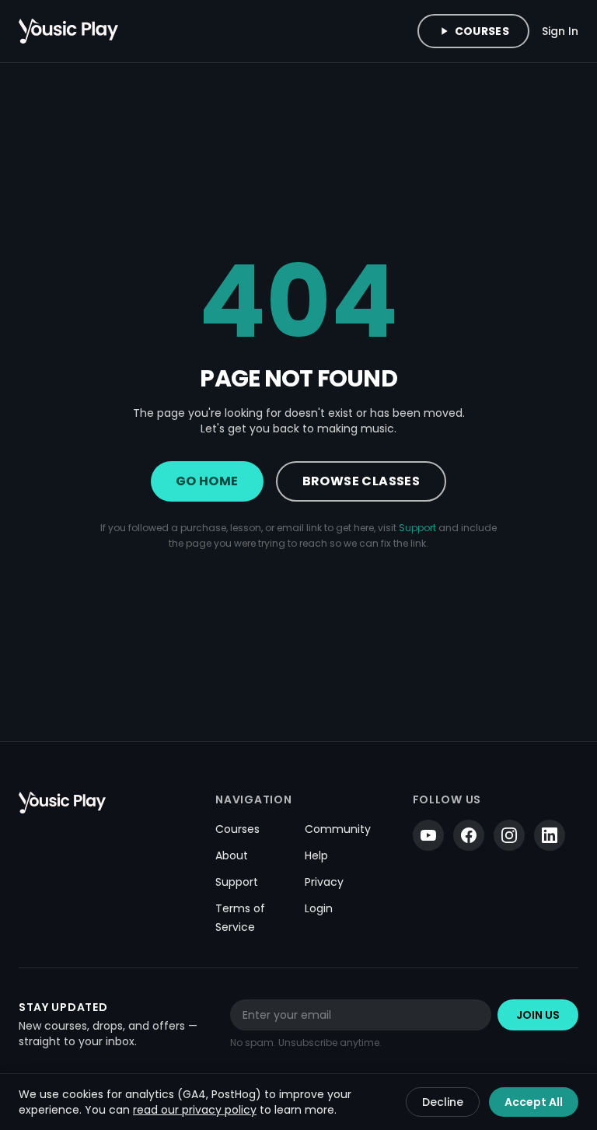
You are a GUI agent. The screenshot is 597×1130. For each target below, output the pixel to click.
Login (319, 908)
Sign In (560, 31)
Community (338, 829)
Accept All (533, 1102)
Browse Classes (361, 481)
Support (417, 527)
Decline (442, 1102)
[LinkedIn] (549, 835)
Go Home (207, 481)
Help (316, 855)
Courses (482, 31)
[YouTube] (428, 835)
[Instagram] (509, 835)
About (231, 855)
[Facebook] (468, 835)
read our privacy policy (195, 1110)
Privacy (324, 882)
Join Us (538, 1015)
